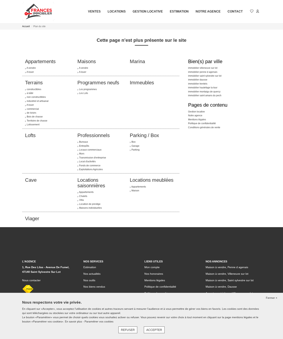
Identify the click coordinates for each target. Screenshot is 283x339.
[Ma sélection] (252, 11)
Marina (137, 61)
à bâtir (30, 93)
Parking (135, 149)
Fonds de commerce (89, 165)
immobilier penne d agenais (202, 72)
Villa (81, 200)
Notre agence (195, 115)
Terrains (34, 82)
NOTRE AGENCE (208, 11)
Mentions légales (197, 119)
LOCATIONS (117, 11)
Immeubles (142, 82)
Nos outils (89, 280)
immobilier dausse (197, 79)
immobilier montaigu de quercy (204, 91)
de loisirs (31, 112)
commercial (33, 109)
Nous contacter (31, 280)
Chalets (83, 196)
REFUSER (128, 329)
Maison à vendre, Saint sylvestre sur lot (230, 280)
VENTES (94, 11)
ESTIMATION (179, 11)
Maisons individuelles (90, 208)
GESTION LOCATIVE (148, 11)
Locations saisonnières (91, 182)
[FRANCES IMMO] (38, 11)
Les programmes (88, 89)
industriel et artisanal (38, 101)
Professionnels (93, 135)
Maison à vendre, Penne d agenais (227, 267)
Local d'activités (87, 161)
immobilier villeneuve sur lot (202, 68)
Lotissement (33, 124)
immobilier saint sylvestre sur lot (204, 75)
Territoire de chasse (37, 120)
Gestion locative (196, 111)
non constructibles (36, 97)
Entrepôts (84, 146)
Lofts (30, 135)
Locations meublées (151, 180)
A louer (30, 72)
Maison (135, 190)
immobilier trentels (197, 83)
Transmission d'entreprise (92, 157)
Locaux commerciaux (90, 149)
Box (133, 142)
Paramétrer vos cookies (99, 321)
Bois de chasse (35, 116)
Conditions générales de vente (204, 127)
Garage (135, 146)
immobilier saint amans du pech (204, 95)
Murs (81, 153)
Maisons (86, 61)
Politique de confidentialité (202, 123)
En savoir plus (74, 321)
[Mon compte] (257, 11)
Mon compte (152, 267)
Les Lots (83, 93)
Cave (31, 180)
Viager (32, 218)
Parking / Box (144, 135)
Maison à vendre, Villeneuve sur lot (227, 273)
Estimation (89, 267)
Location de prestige (89, 204)
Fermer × (271, 297)
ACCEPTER (154, 329)
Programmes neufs (98, 82)
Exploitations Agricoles (91, 169)
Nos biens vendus (94, 286)
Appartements (40, 61)
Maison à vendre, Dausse (221, 286)
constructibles (34, 89)
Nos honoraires (153, 273)
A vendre (31, 68)
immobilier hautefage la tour (202, 87)
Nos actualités (91, 273)
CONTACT (235, 11)
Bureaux (83, 142)
